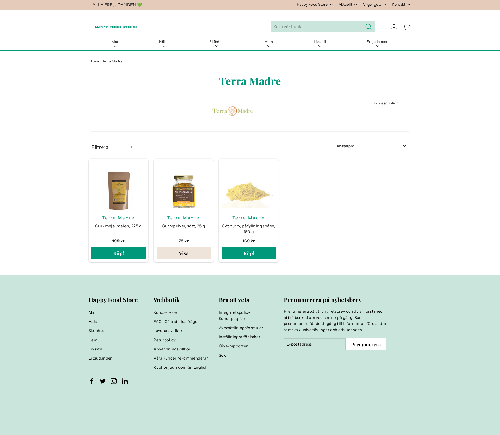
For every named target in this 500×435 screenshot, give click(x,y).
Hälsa (163, 41)
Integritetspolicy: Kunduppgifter (235, 315)
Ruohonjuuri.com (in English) (181, 367)
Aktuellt (346, 4)
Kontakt (399, 4)
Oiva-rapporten (233, 346)
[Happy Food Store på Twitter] (102, 381)
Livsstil (320, 41)
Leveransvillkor (168, 330)
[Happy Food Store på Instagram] (114, 381)
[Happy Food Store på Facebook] (92, 381)
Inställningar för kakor (239, 337)
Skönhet (216, 41)
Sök (222, 355)
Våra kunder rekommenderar (181, 358)
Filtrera (100, 147)
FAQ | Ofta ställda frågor (176, 321)
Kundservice (165, 312)
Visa (184, 253)
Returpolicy (165, 340)
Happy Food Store (313, 4)
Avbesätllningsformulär (241, 327)
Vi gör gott (372, 4)
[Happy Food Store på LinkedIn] (125, 381)
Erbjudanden (378, 41)
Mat (114, 41)
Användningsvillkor (172, 349)
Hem (269, 41)
